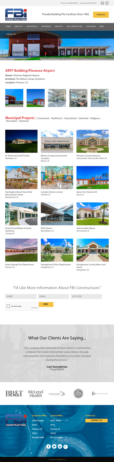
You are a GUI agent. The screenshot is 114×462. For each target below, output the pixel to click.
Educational (70, 118)
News (102, 26)
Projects (59, 26)
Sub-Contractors (74, 26)
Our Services (32, 26)
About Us (19, 26)
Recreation (11, 121)
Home (8, 26)
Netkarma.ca (61, 459)
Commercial (43, 118)
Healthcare (56, 118)
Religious (95, 118)
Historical (24, 121)
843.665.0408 (72, 3)
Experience (46, 26)
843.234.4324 (91, 3)
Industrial (83, 118)
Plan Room (91, 26)
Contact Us (101, 15)
